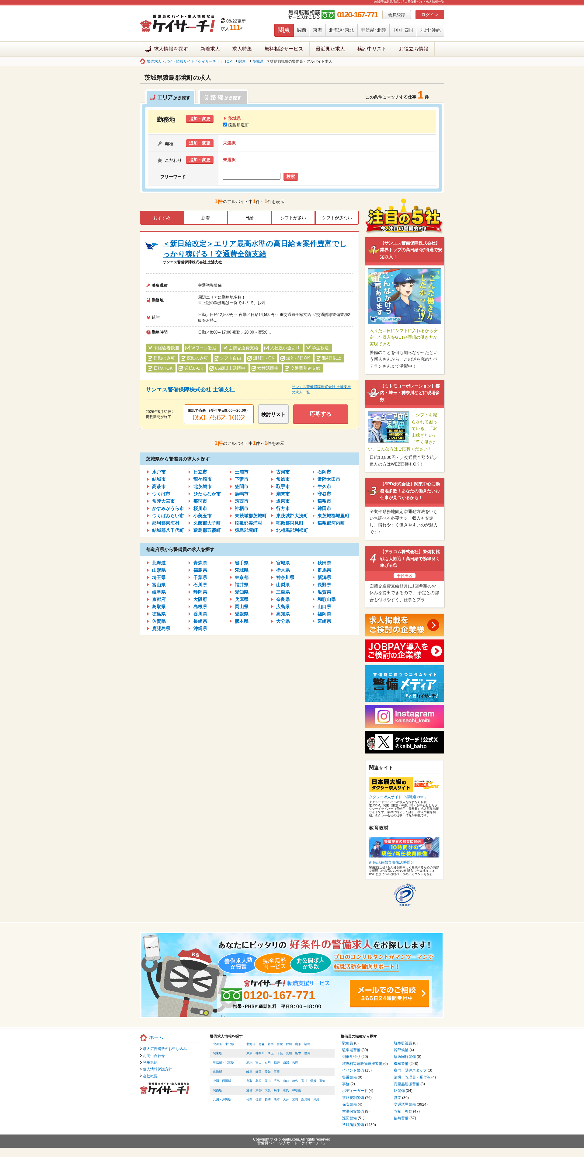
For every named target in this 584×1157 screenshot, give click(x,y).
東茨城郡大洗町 (292, 515)
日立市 (200, 471)
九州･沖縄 (430, 30)
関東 (284, 29)
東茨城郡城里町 (333, 515)
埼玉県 (159, 577)
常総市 (283, 479)
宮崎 (295, 1099)
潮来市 (283, 493)
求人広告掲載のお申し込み (165, 1049)
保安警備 (349, 1104)
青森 (262, 1044)
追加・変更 (199, 118)
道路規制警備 (353, 1098)
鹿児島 (305, 1099)
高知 (322, 1081)
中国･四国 (403, 30)
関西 (301, 30)
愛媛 (313, 1081)
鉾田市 (324, 508)
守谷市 (324, 493)
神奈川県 (285, 577)
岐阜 (249, 1071)
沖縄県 (200, 628)
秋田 (289, 1044)
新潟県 (324, 577)
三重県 (283, 591)
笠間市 (242, 486)
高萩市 (159, 486)
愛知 (268, 1071)
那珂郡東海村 (165, 522)
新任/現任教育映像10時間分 (391, 862)
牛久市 (324, 486)
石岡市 (324, 471)
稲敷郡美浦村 (248, 522)
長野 (295, 1062)
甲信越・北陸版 (223, 1062)
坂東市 (283, 501)
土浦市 (242, 471)
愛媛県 (242, 613)
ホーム (156, 1037)
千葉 (280, 1053)
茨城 (289, 1053)
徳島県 (159, 613)
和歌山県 (327, 599)
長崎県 (200, 621)
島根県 (200, 606)
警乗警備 (349, 1077)
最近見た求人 (330, 48)
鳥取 (249, 1081)
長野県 (324, 584)
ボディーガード (355, 1091)
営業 (397, 1098)
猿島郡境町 (238, 125)
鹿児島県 (161, 628)
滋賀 (249, 1090)
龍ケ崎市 (202, 479)
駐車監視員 (403, 1043)
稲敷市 (324, 501)
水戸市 (159, 471)
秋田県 (324, 562)
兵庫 (277, 1090)
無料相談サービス (283, 48)
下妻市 (242, 479)
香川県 (200, 613)
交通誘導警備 (405, 1104)
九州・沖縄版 (222, 1099)
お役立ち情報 (413, 48)
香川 (304, 1081)
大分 (286, 1099)
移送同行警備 (405, 1057)
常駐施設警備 (353, 1125)
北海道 (159, 562)
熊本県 (242, 621)
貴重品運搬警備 (406, 1084)
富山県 (159, 584)
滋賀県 (324, 591)
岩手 (271, 1044)
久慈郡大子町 (207, 522)
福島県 (200, 570)
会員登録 (396, 14)
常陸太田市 (329, 479)
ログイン (429, 14)
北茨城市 (202, 486)
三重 (277, 1071)
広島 (277, 1081)
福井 (277, 1062)
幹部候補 (401, 1050)
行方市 (283, 508)
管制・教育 (403, 1111)
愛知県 (242, 591)
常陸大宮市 (163, 501)
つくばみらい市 (168, 515)
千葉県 (200, 577)
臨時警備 (401, 1118)
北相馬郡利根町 (292, 530)
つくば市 (161, 493)
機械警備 (401, 1064)
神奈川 (260, 1053)
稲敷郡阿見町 (290, 522)
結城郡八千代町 (168, 530)
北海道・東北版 (223, 1044)
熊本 (277, 1099)
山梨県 (283, 584)
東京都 (242, 577)
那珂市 (200, 501)
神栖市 (242, 508)
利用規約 (150, 1062)
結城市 (159, 479)
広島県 (283, 606)
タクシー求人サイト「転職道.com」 (398, 797)
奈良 (286, 1090)
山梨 (286, 1062)
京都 (258, 1090)
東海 (317, 30)
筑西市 (242, 501)
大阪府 (200, 599)
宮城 (280, 1044)
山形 (298, 1044)
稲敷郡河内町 (331, 522)
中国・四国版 (222, 1081)
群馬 (307, 1053)
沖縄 (316, 1099)
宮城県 (283, 562)
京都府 (159, 599)
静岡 (258, 1071)
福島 (307, 1044)
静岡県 (200, 591)
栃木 (298, 1053)
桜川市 (200, 508)
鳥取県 (159, 606)
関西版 (217, 1090)
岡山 (268, 1081)
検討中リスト (372, 48)
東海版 (217, 1071)
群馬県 (324, 570)
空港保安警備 (353, 1111)
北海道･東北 (341, 30)
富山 (258, 1062)
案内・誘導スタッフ (410, 1070)
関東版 (217, 1053)
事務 (345, 1084)
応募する (321, 414)
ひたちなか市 (207, 493)
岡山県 (242, 606)
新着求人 (210, 48)
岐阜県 (159, 591)
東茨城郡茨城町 (251, 515)
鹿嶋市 (242, 493)
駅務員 (347, 1043)
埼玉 (271, 1053)
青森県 (200, 562)
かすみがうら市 (168, 508)
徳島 (295, 1081)
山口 (286, 1081)
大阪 (268, 1090)
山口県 (324, 606)
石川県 (200, 584)
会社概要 (150, 1076)
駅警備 (399, 1091)
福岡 (249, 1099)
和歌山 (296, 1090)
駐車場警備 (351, 1050)
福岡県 (324, 613)
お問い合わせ (154, 1056)
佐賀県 (159, 621)
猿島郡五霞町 (207, 530)
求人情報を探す (171, 48)
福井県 (242, 584)
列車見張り (351, 1057)
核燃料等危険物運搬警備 (362, 1064)
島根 (258, 1081)
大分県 (283, 621)
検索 (291, 176)
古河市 (283, 471)
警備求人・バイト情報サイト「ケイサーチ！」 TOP (189, 61)
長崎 (268, 1099)
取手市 (283, 486)
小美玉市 (202, 515)
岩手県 (242, 562)
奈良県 (283, 599)
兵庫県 (242, 599)
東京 (249, 1053)
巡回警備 (349, 1118)
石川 (268, 1062)
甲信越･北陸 (373, 30)
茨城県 (257, 61)
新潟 (249, 1062)
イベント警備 (353, 1070)
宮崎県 (324, 621)
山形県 (159, 570)
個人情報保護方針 (157, 1069)
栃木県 (283, 570)
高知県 (283, 613)
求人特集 (242, 48)
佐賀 (258, 1099)
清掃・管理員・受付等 (412, 1077)
